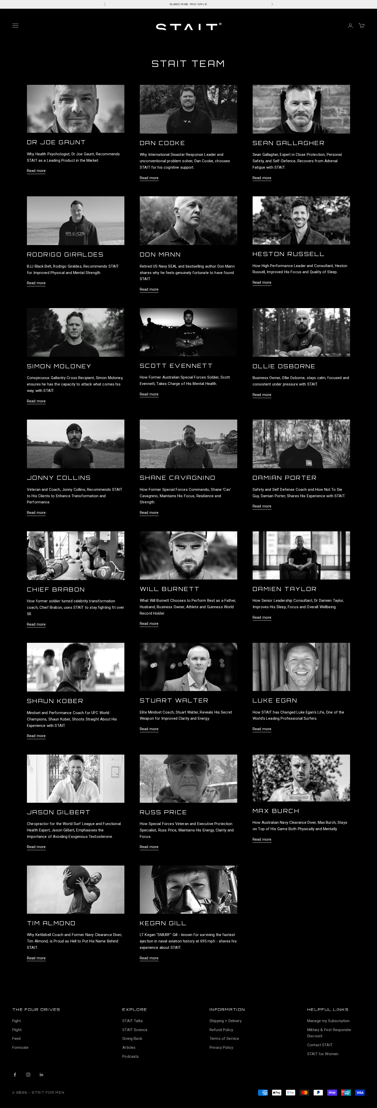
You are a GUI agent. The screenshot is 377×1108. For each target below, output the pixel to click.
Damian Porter (285, 477)
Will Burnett (170, 588)
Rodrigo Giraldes (65, 254)
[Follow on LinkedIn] (41, 1074)
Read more (36, 170)
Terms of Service (224, 1038)
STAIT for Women (322, 1054)
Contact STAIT (320, 1045)
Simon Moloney (59, 366)
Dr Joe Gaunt (56, 142)
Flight (17, 1030)
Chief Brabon (56, 589)
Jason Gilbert (59, 812)
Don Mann (160, 254)
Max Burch (276, 810)
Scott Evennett (176, 365)
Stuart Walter (174, 700)
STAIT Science (134, 1030)
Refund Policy (221, 1030)
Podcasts (130, 1056)
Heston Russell (289, 253)
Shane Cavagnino (178, 477)
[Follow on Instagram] (28, 1074)
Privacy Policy (221, 1047)
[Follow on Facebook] (14, 1074)
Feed (16, 1038)
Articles (128, 1047)
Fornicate (20, 1047)
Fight (16, 1021)
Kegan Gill (163, 923)
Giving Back (132, 1038)
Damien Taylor (285, 588)
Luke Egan (275, 700)
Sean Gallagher (289, 142)
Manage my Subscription (328, 1021)
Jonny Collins (59, 477)
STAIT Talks (132, 1021)
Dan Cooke (162, 142)
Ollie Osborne (284, 366)
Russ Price (163, 812)
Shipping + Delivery (226, 1021)
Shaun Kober (55, 700)
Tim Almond (51, 923)
